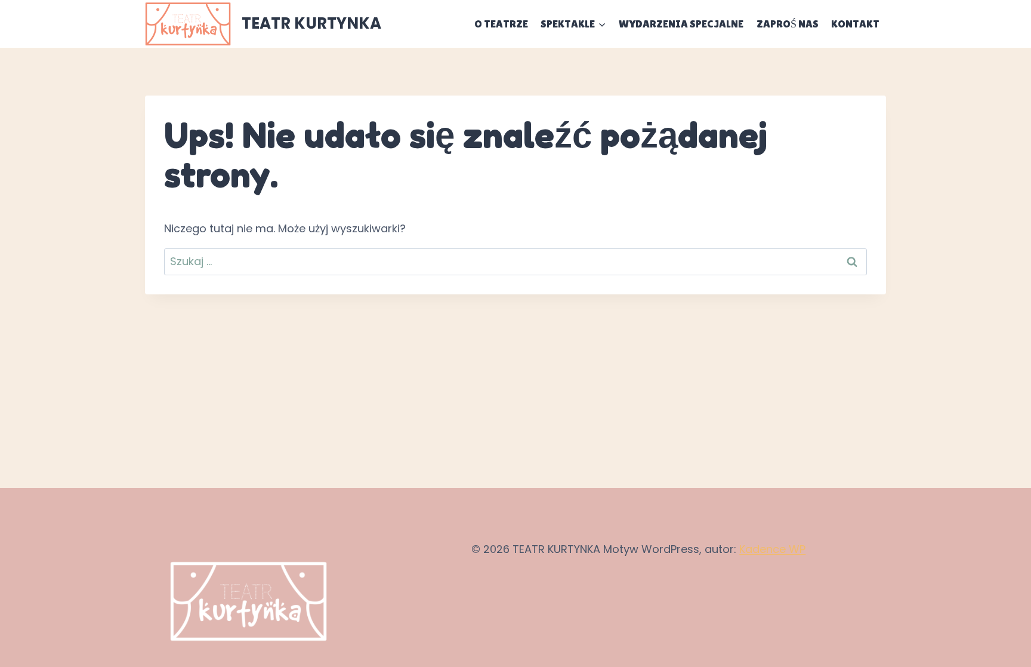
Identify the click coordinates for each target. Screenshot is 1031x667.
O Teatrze (501, 23)
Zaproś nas (788, 23)
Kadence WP (772, 549)
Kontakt (855, 23)
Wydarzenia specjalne (681, 23)
